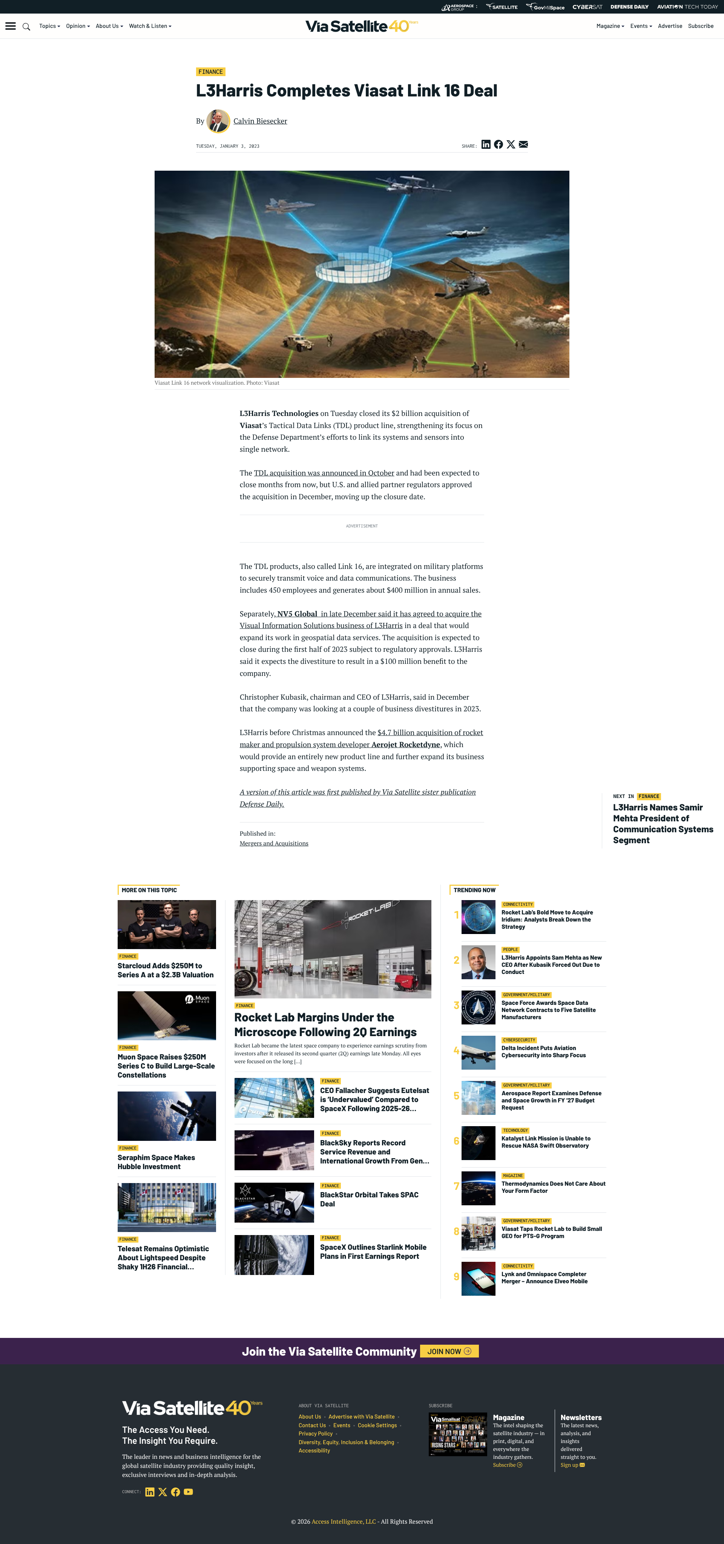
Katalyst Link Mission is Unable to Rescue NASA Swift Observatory (546, 1141)
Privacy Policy (316, 1433)
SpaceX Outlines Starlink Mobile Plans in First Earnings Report (373, 1251)
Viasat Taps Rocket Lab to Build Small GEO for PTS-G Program (552, 1232)
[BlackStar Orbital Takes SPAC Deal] (274, 1202)
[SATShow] (501, 7)
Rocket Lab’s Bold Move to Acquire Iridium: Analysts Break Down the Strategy (547, 919)
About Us (107, 26)
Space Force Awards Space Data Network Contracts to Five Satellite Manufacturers (549, 1009)
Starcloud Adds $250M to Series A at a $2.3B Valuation (166, 970)
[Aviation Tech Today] (687, 7)
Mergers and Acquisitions (274, 843)
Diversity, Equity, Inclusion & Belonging (346, 1442)
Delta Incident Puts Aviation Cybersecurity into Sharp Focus (544, 1051)
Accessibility (314, 1450)
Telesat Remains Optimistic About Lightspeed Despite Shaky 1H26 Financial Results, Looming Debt (163, 1257)
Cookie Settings (377, 1425)
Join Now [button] (445, 1351)
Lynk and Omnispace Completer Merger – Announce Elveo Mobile (545, 1277)
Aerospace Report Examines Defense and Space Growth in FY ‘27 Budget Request (551, 1100)
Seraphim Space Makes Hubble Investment (156, 1162)
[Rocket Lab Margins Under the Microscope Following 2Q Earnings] (333, 948)
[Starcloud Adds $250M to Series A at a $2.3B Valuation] (167, 924)
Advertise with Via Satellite (361, 1416)
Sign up (570, 1465)
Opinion (76, 26)
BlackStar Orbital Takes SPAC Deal (369, 1199)
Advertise (670, 26)
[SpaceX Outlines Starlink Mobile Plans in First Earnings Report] (274, 1254)
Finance (210, 71)
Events (639, 26)
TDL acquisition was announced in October (324, 473)
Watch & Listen (148, 26)
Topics (47, 26)
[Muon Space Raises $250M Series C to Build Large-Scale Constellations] (167, 1015)
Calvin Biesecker (260, 121)
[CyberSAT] (588, 7)
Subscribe (701, 26)
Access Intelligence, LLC (343, 1521)
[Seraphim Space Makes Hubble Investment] (167, 1115)
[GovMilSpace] (545, 7)
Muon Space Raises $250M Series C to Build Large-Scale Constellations (166, 1065)
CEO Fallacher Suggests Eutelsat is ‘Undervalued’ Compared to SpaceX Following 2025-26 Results (374, 1099)
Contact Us (312, 1425)
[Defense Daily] (630, 7)
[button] (11, 26)
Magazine (608, 26)
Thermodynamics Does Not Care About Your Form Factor (554, 1187)
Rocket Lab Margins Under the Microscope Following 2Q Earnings (326, 1024)
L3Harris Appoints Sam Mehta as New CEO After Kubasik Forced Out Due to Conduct (552, 964)
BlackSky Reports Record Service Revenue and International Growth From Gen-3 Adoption (375, 1151)
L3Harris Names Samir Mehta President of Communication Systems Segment (663, 823)
